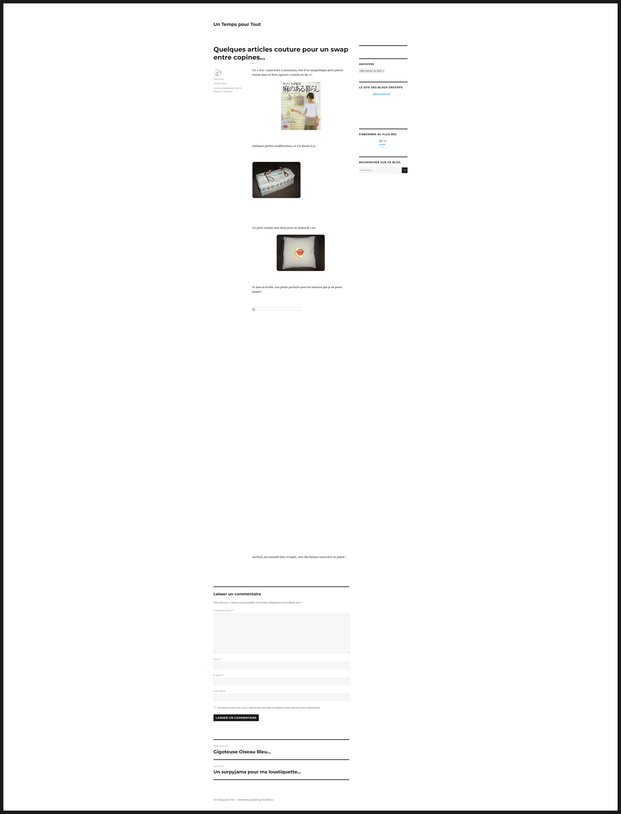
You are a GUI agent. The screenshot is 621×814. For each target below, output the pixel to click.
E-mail (218, 675)
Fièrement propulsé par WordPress (256, 799)
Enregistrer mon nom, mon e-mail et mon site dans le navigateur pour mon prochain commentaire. (269, 707)
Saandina (218, 79)
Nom (217, 659)
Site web (219, 691)
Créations (227, 91)
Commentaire (223, 610)
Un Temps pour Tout (237, 24)
